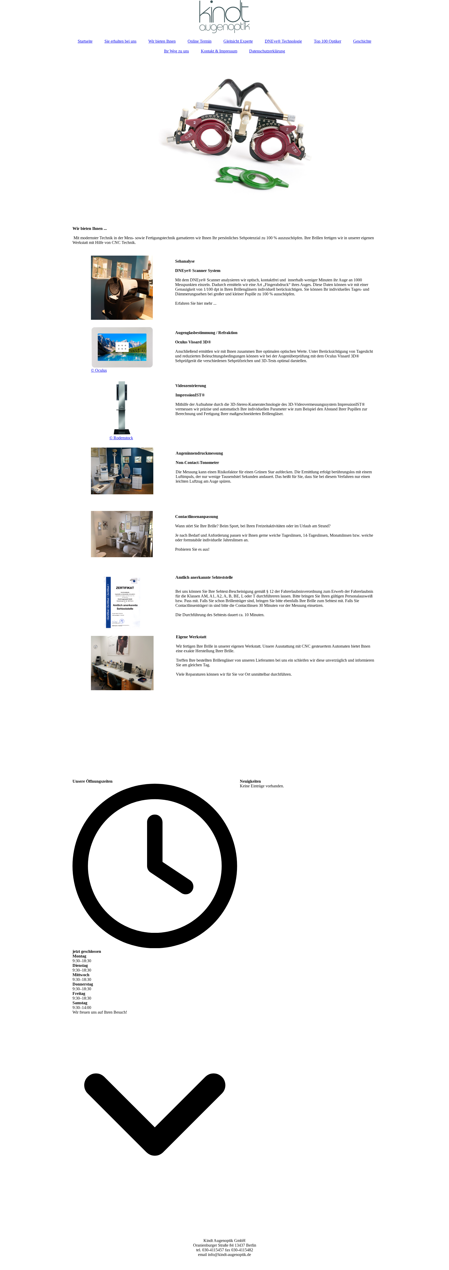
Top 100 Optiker (327, 41)
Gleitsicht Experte (238, 41)
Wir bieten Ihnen (162, 41)
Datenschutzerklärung (267, 51)
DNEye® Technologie (283, 41)
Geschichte (362, 41)
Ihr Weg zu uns (176, 51)
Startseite (85, 41)
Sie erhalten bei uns (120, 41)
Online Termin (200, 41)
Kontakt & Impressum (219, 51)
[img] (224, 17)
